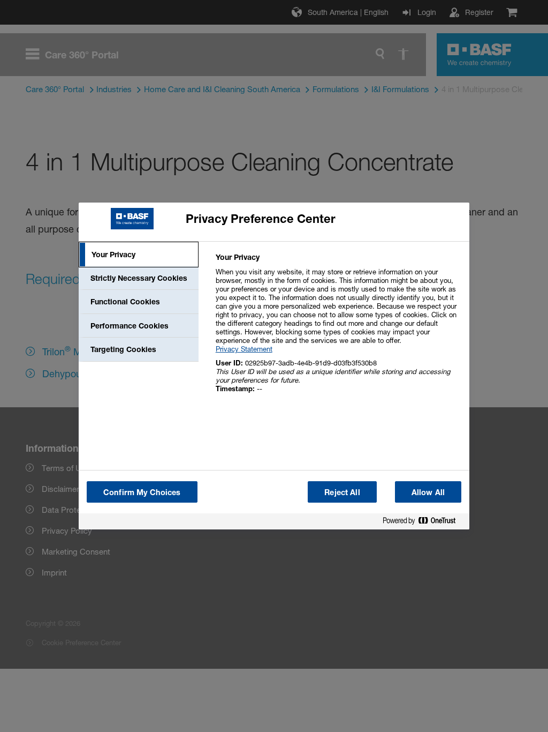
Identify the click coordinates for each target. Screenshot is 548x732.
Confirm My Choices (142, 492)
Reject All (342, 492)
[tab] (138, 254)
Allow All (428, 492)
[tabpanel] (338, 328)
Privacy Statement (244, 349)
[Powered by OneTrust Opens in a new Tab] (423, 522)
